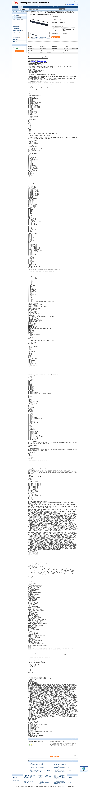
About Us (26, 6)
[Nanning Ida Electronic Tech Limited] (77, 4)
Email (77, 2)
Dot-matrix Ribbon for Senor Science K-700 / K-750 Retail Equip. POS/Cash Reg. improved (29, 781)
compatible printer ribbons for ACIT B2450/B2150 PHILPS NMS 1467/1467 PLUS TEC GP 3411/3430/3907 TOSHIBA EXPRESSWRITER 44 (40, 39)
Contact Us (48, 6)
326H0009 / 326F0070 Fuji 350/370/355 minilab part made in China (45, 776)
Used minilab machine (17, 30)
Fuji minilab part (16, 28)
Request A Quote (71, 2)
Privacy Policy (19, 786)
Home (15, 6)
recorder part (15, 37)
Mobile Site (71, 784)
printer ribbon (22, 11)
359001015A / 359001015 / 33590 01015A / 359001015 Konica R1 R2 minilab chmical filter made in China (59, 782)
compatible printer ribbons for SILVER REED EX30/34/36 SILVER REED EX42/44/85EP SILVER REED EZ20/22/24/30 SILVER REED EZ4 (65, 770)
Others (14, 41)
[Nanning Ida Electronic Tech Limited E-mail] (31, 745)
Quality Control (41, 6)
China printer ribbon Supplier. (28, 786)
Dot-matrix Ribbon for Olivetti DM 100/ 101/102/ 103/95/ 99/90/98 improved (29, 776)
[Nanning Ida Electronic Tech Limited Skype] (29, 745)
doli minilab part (16, 26)
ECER (72, 786)
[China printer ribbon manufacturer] (16, 3)
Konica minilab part (16, 19)
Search (62, 9)
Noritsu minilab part (17, 24)
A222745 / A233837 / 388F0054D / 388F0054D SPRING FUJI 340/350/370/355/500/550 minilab (44, 781)
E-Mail (69, 780)
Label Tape (15, 39)
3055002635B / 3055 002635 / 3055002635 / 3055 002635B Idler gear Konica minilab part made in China (59, 777)
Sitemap (69, 782)
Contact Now (56, 37)
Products (20, 6)
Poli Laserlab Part (16, 21)
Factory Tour (33, 6)
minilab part (15, 32)
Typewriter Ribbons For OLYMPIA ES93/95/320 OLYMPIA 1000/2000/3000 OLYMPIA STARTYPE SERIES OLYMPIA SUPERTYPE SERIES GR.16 (40, 770)
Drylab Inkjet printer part (17, 35)
